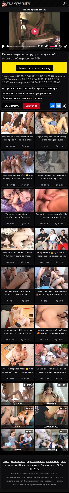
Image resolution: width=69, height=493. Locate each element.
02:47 (28, 76)
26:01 (49, 82)
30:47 (56, 82)
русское (10, 88)
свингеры (52, 88)
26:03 (55, 79)
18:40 (48, 79)
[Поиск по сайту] (65, 3)
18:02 (51, 76)
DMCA (6, 461)
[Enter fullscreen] (65, 46)
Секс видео (52, 461)
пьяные (30, 93)
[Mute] (46, 46)
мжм (19, 88)
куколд (40, 88)
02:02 (25, 79)
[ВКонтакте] (52, 105)
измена (20, 93)
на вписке (8, 93)
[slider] (22, 46)
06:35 (43, 76)
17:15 (41, 79)
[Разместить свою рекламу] (34, 68)
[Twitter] (64, 105)
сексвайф (29, 88)
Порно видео (48, 465)
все (39, 98)
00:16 (8, 79)
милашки (27, 98)
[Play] (3, 46)
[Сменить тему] (34, 469)
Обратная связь (36, 461)
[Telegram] (58, 105)
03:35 (35, 76)
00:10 (20, 76)
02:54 (33, 79)
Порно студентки (29, 465)
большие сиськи (11, 98)
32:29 (5, 82)
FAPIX (60, 465)
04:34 (34, 82)
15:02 (42, 82)
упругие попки (44, 93)
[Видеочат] (31, 106)
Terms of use (18, 461)
